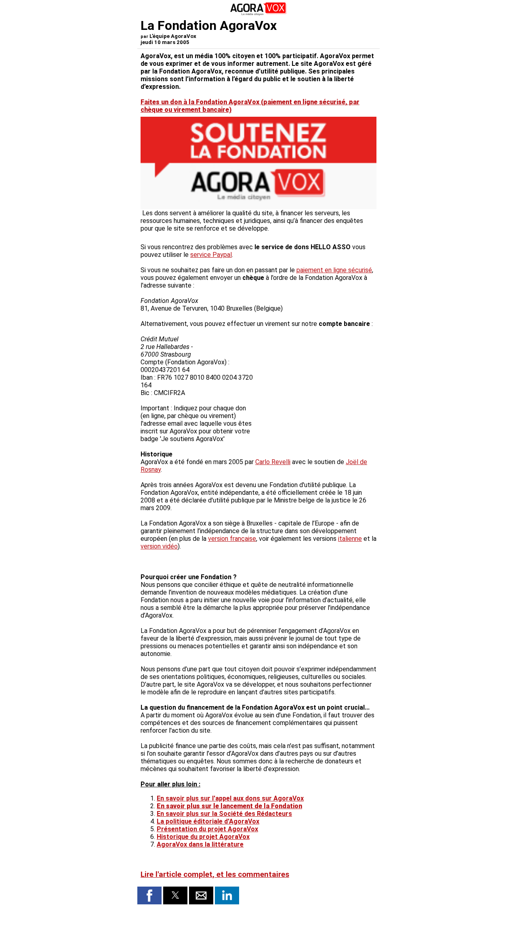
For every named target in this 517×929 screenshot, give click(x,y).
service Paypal (211, 255)
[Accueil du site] (258, 14)
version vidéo (159, 546)
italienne (350, 538)
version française (232, 538)
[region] (315, 385)
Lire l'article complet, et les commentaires (215, 874)
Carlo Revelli (272, 462)
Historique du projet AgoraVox (203, 837)
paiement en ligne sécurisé (334, 270)
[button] (149, 895)
